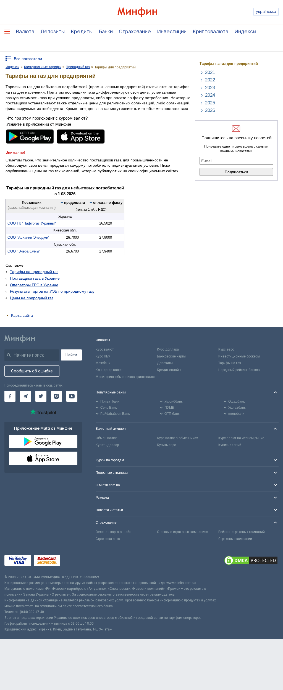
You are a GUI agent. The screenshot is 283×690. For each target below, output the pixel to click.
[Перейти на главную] (141, 12)
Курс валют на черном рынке (241, 438)
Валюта (25, 31)
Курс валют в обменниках (177, 438)
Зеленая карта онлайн (113, 532)
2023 (210, 87)
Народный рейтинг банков (239, 370)
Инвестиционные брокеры (239, 356)
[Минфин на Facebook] (9, 396)
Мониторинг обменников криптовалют (126, 377)
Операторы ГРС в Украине (34, 285)
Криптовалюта (210, 31)
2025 (210, 102)
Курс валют (105, 349)
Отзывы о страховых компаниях (182, 532)
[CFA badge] (75, 561)
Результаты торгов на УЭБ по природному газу (52, 291)
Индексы (245, 31)
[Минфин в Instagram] (56, 396)
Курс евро (226, 349)
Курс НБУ (103, 356)
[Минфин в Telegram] (25, 396)
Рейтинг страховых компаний (241, 532)
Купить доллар (107, 445)
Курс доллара (168, 349)
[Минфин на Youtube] (71, 396)
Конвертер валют (109, 370)
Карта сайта (22, 315)
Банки (106, 31)
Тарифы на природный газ (34, 271)
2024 (210, 95)
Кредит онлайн (169, 370)
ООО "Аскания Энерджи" (28, 237)
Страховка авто (108, 539)
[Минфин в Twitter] (40, 396)
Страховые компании (235, 539)
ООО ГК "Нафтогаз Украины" (31, 223)
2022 (210, 80)
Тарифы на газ (229, 363)
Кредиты (82, 31)
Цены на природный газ (31, 298)
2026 (210, 110)
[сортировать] (62, 202)
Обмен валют (106, 438)
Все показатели (28, 58)
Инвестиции (172, 31)
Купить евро (166, 445)
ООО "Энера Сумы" (23, 251)
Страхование (135, 31)
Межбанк (103, 363)
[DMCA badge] (251, 561)
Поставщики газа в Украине (35, 278)
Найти (71, 355)
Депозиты (52, 31)
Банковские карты (171, 356)
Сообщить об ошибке (32, 371)
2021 (210, 72)
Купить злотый (229, 445)
